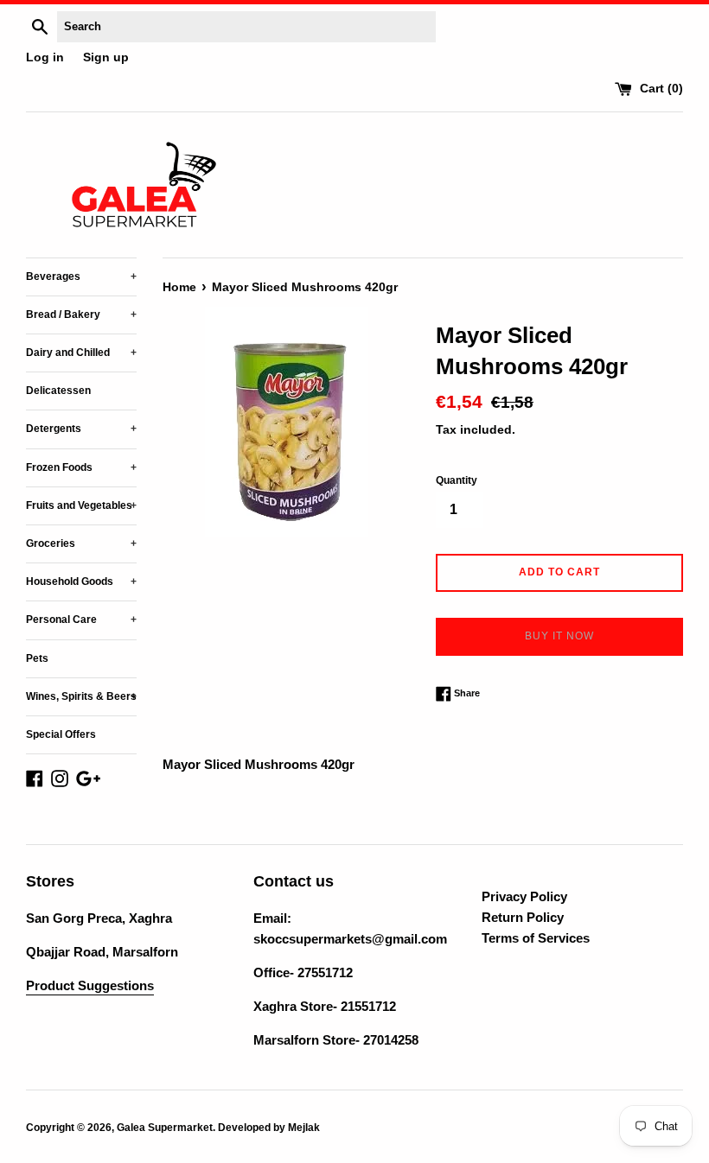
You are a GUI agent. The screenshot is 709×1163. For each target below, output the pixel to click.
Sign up (106, 57)
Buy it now (559, 636)
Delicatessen (58, 390)
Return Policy (523, 917)
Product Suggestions (90, 985)
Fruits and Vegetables (81, 505)
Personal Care (81, 619)
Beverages (81, 276)
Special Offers (61, 734)
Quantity (456, 480)
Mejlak (304, 1128)
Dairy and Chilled (81, 352)
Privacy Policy (524, 896)
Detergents (81, 429)
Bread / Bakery (81, 314)
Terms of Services (536, 938)
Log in (45, 57)
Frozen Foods (81, 467)
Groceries (81, 543)
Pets (37, 658)
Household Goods (81, 581)
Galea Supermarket (165, 1128)
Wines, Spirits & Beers (81, 696)
